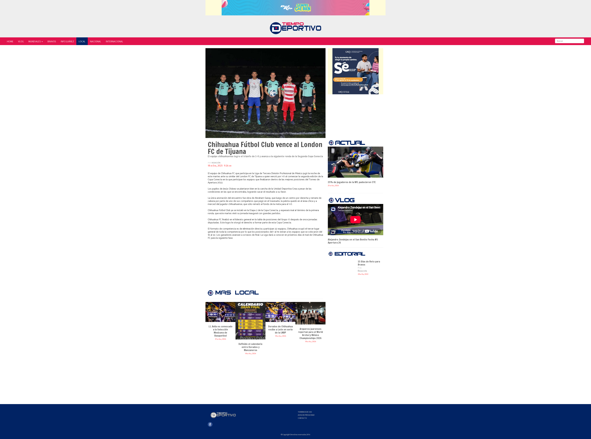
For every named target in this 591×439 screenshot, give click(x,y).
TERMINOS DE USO (305, 412)
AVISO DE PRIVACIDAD (306, 415)
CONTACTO (302, 418)
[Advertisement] (265, 262)
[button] (35, 41)
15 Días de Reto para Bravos (369, 263)
